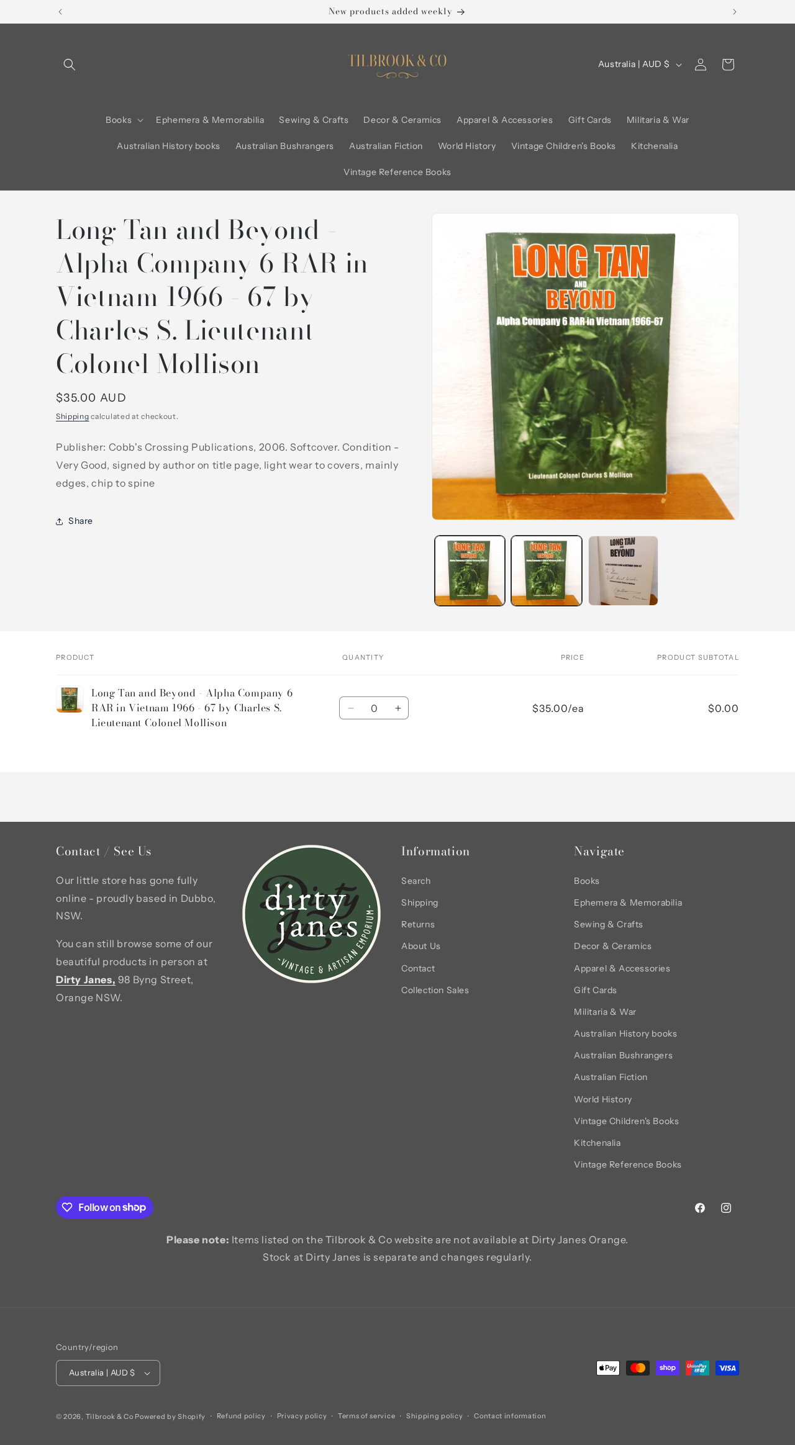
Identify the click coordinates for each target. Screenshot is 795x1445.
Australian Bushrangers (623, 1055)
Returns (418, 924)
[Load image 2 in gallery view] (546, 571)
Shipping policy (434, 1415)
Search (416, 880)
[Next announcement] (734, 12)
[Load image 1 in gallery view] (470, 571)
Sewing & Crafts (608, 924)
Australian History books (625, 1033)
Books (587, 880)
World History (603, 1099)
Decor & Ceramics (613, 946)
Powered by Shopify (170, 1416)
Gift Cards (595, 990)
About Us (421, 946)
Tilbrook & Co (110, 1416)
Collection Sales (435, 990)
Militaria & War (605, 1011)
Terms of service (366, 1415)
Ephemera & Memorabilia (628, 902)
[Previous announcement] (60, 12)
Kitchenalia (597, 1142)
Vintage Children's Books (626, 1121)
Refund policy (241, 1415)
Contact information (510, 1415)
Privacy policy (302, 1415)
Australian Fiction (611, 1077)
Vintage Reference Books (628, 1164)
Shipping (72, 416)
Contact (418, 968)
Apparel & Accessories (622, 968)
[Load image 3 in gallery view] (623, 571)
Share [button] (80, 520)
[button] (69, 64)
